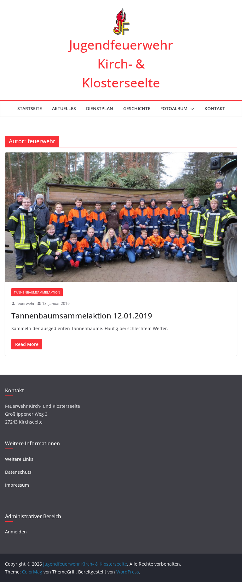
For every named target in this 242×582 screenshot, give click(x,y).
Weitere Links (19, 459)
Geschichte (136, 108)
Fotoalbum (173, 108)
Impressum (17, 485)
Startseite (29, 108)
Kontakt (215, 108)
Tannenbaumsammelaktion (37, 292)
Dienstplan (99, 108)
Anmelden (16, 532)
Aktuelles (64, 108)
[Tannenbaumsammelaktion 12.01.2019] (121, 217)
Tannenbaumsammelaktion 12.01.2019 (81, 315)
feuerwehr (25, 303)
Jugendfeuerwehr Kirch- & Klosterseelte (121, 63)
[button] (190, 109)
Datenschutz (18, 472)
